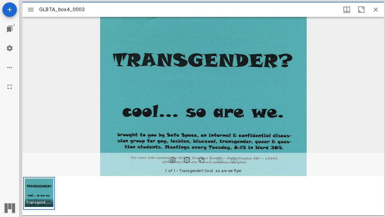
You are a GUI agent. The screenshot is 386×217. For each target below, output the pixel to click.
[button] (39, 193)
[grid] (203, 195)
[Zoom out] (187, 160)
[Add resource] (9, 9)
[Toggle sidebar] (31, 9)
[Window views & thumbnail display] (347, 9)
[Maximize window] (361, 9)
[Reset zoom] (201, 160)
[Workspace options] (9, 67)
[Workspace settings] (9, 48)
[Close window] (376, 9)
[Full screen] (9, 87)
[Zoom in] (172, 160)
